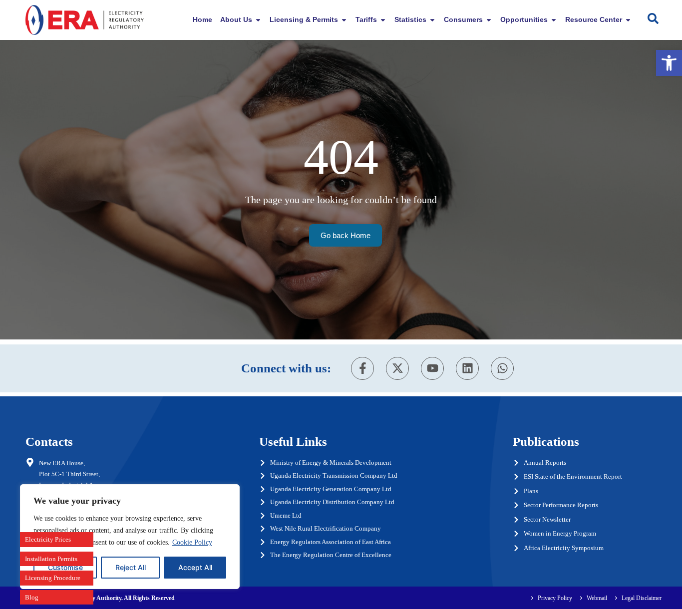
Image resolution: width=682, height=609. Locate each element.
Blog (31, 597)
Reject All (130, 567)
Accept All (195, 567)
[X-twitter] (397, 368)
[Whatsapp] (502, 368)
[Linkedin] (467, 368)
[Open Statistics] (432, 19)
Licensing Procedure (52, 578)
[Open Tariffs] (382, 19)
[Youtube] (432, 368)
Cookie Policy (192, 542)
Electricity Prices (48, 539)
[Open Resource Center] (628, 19)
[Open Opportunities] (553, 19)
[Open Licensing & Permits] (344, 19)
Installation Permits (51, 559)
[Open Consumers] (488, 19)
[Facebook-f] (362, 368)
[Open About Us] (258, 19)
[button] (669, 63)
